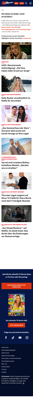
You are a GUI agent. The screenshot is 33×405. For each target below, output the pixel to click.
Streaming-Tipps (25, 29)
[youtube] (20, 337)
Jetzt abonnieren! (16, 325)
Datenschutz (5, 353)
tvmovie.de (27, 38)
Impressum (4, 347)
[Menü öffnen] (30, 3)
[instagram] (27, 337)
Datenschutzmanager (8, 355)
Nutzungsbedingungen (8, 350)
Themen (4, 369)
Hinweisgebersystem (7, 361)
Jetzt (16, 3)
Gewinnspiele (5, 366)
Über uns (4, 364)
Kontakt (3, 372)
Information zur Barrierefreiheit (11, 358)
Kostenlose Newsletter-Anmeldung (16, 286)
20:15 (21, 3)
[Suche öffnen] (26, 3)
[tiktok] (13, 337)
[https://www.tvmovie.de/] (7, 3)
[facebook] (6, 337)
